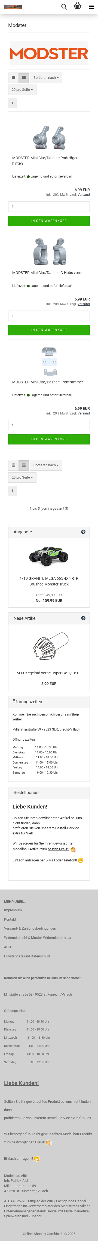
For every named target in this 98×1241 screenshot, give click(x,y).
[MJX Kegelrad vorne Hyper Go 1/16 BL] (49, 646)
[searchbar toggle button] (64, 7)
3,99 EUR (49, 683)
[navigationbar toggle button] (91, 7)
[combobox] (46, 78)
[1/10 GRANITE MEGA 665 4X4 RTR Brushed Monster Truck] (49, 555)
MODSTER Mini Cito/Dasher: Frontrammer (47, 382)
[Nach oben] (83, 1232)
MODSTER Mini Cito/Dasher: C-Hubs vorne (47, 273)
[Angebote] (83, 532)
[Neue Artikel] (83, 618)
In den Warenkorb (49, 221)
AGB (7, 947)
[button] (13, 78)
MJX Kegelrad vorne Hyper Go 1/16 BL (49, 673)
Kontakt (10, 919)
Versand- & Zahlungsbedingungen (30, 928)
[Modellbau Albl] (11, 7)
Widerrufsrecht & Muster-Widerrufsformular (37, 938)
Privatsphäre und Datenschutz (27, 956)
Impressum (13, 910)
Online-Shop (32, 1234)
